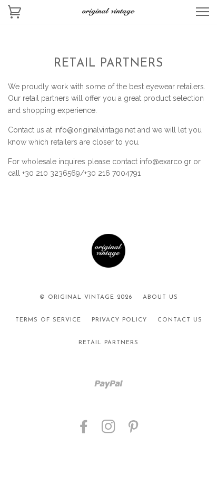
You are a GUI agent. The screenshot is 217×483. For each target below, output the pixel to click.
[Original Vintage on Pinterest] (133, 430)
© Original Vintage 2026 (86, 297)
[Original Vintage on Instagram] (109, 430)
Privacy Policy (119, 320)
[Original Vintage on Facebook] (84, 430)
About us (160, 297)
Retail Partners (108, 343)
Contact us (179, 320)
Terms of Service (48, 320)
